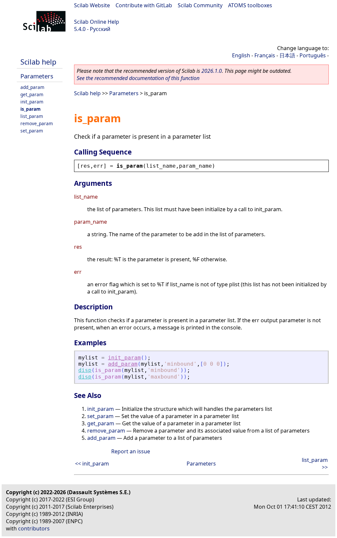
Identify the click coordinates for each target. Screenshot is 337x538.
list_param (31, 116)
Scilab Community (200, 5)
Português (312, 55)
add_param (32, 87)
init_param (31, 102)
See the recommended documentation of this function (138, 78)
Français (264, 55)
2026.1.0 (211, 70)
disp (84, 370)
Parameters (36, 76)
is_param (30, 109)
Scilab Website (92, 5)
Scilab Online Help (96, 21)
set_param (31, 130)
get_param (31, 94)
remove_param (36, 123)
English (241, 55)
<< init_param (92, 463)
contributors (34, 528)
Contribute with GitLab (144, 5)
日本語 (287, 55)
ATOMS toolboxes (250, 5)
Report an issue (130, 451)
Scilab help (38, 62)
